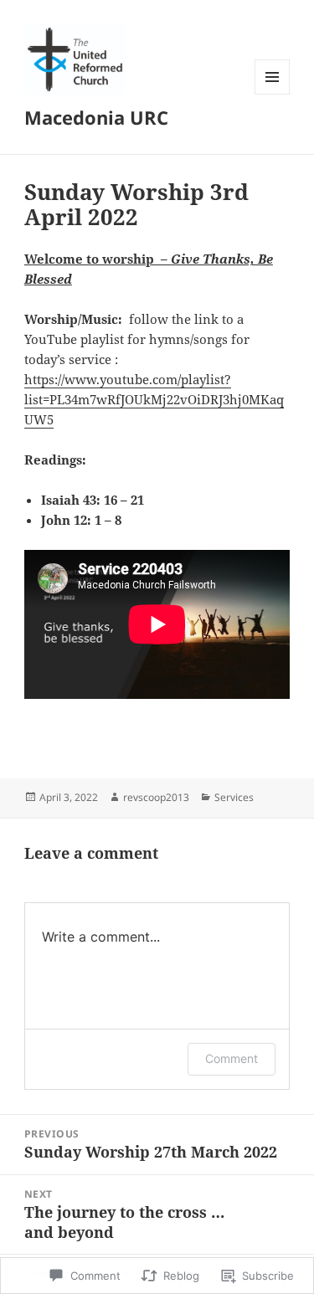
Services (234, 797)
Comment (231, 1058)
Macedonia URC (96, 117)
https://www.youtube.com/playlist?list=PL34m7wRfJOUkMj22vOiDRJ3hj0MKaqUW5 (154, 399)
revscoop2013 (156, 797)
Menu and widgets (272, 94)
